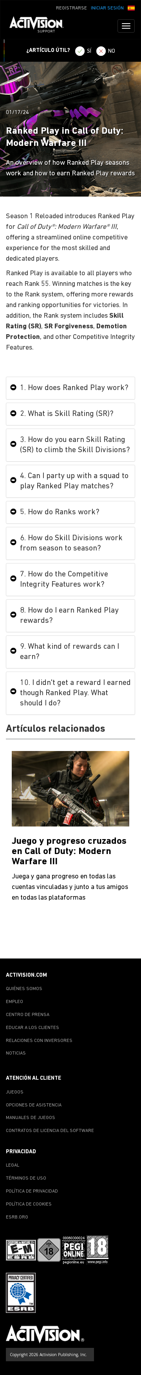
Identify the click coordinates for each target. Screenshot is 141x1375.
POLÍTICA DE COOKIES (29, 1204)
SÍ (89, 51)
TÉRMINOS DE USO (26, 1178)
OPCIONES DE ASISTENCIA (33, 1105)
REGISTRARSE (71, 8)
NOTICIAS (16, 1053)
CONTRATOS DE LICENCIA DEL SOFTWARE (50, 1130)
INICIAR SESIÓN (107, 8)
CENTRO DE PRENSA (27, 1014)
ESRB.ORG (17, 1217)
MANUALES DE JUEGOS (30, 1117)
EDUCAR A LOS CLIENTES (32, 1027)
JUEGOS (15, 1092)
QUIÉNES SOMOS (24, 989)
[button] (131, 7)
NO (111, 51)
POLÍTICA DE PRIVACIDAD (32, 1191)
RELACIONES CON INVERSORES (39, 1040)
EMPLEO (14, 1001)
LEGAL (12, 1165)
